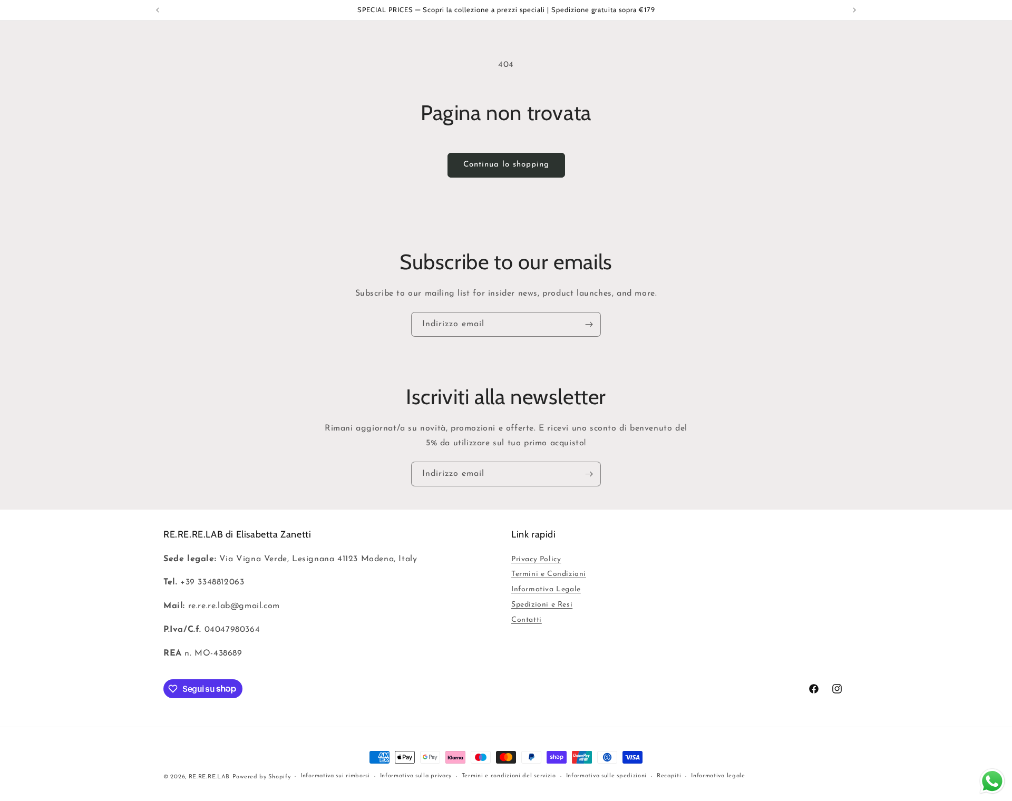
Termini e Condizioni (548, 574)
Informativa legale (718, 776)
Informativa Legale (546, 589)
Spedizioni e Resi (541, 605)
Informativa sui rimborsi (335, 776)
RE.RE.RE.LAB (209, 777)
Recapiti (669, 776)
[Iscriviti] (588, 324)
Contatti (526, 620)
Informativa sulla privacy (416, 776)
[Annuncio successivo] (854, 10)
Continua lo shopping (506, 165)
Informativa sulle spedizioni (606, 776)
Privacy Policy (536, 559)
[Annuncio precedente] (157, 10)
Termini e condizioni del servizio (509, 776)
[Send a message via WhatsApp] (992, 781)
